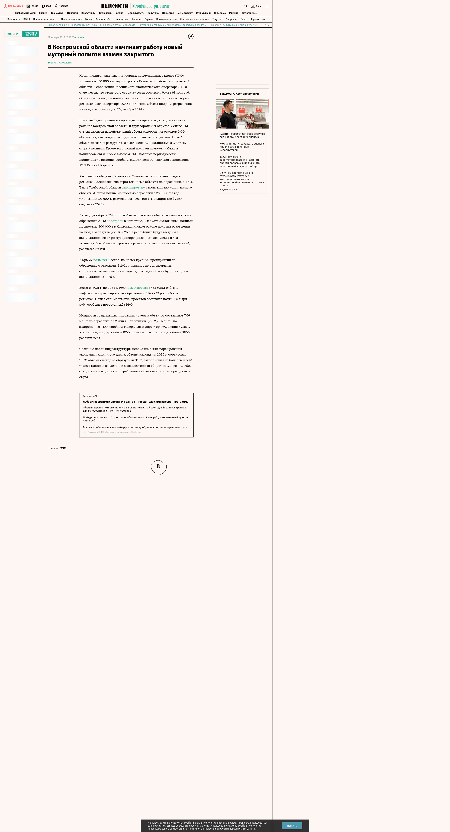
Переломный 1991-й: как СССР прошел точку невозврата (102, 25)
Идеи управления (71, 19)
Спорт (244, 19)
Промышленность (166, 19)
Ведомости (13, 19)
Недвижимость (135, 13)
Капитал (136, 19)
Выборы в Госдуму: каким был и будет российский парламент (245, 25)
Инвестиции (88, 13)
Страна (149, 19)
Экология (78, 37)
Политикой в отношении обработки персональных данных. (222, 828)
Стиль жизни (203, 13)
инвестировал (137, 288)
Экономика (57, 13)
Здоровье (231, 19)
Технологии (105, 13)
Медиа (119, 13)
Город (88, 19)
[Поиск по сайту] (246, 6)
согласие (200, 825)
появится (100, 260)
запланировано (133, 187)
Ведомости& (102, 19)
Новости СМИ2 (57, 448)
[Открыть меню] (267, 6)
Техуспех (218, 19)
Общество (168, 13)
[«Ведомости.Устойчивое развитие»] (136, 6)
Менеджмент (185, 13)
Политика (153, 13)
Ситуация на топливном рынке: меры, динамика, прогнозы (172, 25)
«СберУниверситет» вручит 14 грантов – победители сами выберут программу (135, 401)
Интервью (220, 13)
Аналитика (122, 19)
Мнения (233, 13)
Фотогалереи (249, 13)
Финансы (72, 13)
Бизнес (43, 13)
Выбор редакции (57, 25)
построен (115, 221)
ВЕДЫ (26, 19)
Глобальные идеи (25, 13)
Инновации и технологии (194, 19)
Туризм (255, 19)
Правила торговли (43, 19)
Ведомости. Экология (60, 62)
